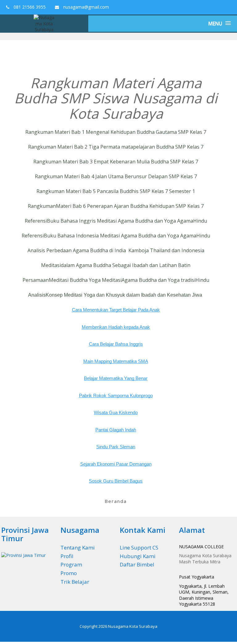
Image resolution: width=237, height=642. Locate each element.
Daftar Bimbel (137, 564)
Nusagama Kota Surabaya (132, 626)
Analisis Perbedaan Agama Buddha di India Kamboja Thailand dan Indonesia (115, 250)
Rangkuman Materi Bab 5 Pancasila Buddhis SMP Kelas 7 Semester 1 (115, 191)
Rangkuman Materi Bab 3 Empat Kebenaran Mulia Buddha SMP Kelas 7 (115, 161)
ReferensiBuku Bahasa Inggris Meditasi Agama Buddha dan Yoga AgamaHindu (116, 220)
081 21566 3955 (29, 7)
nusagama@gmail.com (85, 7)
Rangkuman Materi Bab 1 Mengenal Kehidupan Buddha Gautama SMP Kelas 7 (115, 132)
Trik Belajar (74, 581)
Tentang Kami (77, 547)
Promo (68, 573)
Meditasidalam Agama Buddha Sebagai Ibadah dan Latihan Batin (115, 265)
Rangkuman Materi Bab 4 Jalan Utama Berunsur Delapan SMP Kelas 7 (116, 176)
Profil (66, 556)
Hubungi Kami (138, 556)
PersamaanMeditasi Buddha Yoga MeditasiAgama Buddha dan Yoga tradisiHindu (116, 280)
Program (71, 564)
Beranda (116, 501)
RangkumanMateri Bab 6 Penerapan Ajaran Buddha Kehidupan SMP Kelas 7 (116, 206)
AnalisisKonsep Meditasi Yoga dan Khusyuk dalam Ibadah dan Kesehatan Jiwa (115, 295)
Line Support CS (139, 547)
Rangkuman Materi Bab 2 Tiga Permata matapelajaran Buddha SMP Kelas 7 (115, 146)
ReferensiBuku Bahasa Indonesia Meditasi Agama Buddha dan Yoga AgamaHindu (116, 235)
